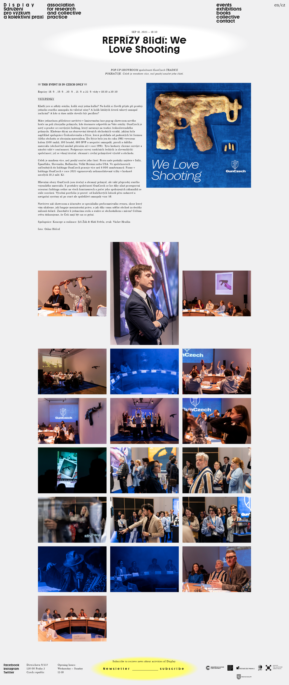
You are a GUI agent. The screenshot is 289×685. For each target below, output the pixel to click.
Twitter (9, 672)
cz (283, 5)
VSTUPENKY (46, 99)
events (224, 4)
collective (228, 16)
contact (225, 20)
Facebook (11, 665)
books (223, 12)
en (276, 5)
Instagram (11, 668)
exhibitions (229, 8)
